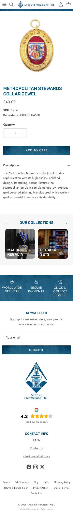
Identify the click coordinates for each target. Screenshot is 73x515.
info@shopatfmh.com (36, 456)
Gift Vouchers (22, 482)
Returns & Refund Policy (15, 488)
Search (6, 482)
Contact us (36, 448)
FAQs (36, 440)
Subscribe (36, 350)
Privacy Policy (40, 488)
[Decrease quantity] (7, 133)
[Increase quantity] (23, 133)
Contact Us (36, 493)
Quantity (9, 125)
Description (11, 165)
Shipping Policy (62, 482)
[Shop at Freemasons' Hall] (36, 4)
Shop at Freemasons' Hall (40, 504)
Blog (36, 482)
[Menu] (4, 4)
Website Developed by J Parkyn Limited (36, 509)
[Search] (13, 4)
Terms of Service (61, 488)
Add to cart (36, 150)
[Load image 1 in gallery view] (36, 47)
